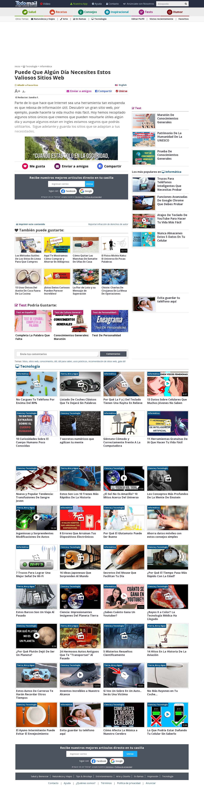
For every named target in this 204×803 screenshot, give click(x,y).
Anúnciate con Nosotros (140, 3)
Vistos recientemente (161, 18)
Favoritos (184, 18)
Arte (65, 18)
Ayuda (98, 3)
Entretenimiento (104, 776)
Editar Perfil (138, 18)
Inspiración (152, 776)
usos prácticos (80, 361)
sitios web (34, 361)
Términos (79, 197)
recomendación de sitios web (102, 361)
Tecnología (100, 18)
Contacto (114, 3)
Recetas (61, 12)
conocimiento (46, 361)
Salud (32, 12)
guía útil (121, 361)
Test (22, 305)
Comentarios (113, 353)
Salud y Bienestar (40, 776)
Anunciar (151, 783)
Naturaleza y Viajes (44, 18)
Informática (46, 66)
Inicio (17, 66)
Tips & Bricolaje (84, 776)
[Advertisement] (102, 43)
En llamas (81, 18)
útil (55, 361)
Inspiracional (119, 12)
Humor (177, 12)
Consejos (90, 12)
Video (46, 4)
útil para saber (65, 361)
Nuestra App (80, 3)
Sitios (25, 361)
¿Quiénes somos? (85, 783)
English (123, 85)
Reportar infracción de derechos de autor (108, 224)
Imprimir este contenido (32, 224)
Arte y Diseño (123, 776)
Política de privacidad (93, 197)
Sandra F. (34, 97)
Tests (148, 12)
